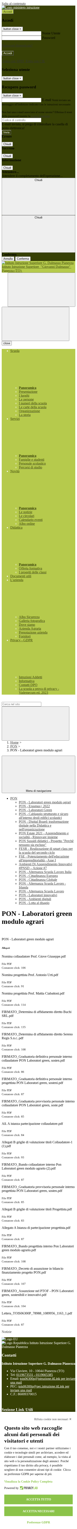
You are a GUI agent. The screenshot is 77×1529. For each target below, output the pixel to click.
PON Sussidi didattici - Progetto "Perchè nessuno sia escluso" (46, 843)
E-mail (46, 100)
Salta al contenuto (14, 3)
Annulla (8, 258)
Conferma (23, 258)
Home (14, 742)
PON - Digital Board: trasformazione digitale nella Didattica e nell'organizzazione (44, 825)
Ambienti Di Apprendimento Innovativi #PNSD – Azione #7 (45, 866)
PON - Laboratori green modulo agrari (45, 802)
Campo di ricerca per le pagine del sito (27, 700)
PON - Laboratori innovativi (38, 895)
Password (48, 38)
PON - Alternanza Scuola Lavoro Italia (45, 872)
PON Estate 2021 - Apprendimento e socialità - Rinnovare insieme (44, 835)
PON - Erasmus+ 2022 (34, 806)
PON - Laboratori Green (35, 810)
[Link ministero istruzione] (21, 7)
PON (13, 746)
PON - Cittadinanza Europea (38, 876)
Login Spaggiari (40, 116)
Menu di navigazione (38, 790)
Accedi (7, 11)
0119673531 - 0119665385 (34, 1375)
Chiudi (7, 144)
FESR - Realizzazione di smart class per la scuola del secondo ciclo (46, 850)
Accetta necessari (38, 1511)
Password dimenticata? (17, 45)
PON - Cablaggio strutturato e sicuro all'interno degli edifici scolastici (43, 816)
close (6, 343)
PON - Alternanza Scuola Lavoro (41, 891)
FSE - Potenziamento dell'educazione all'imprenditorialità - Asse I (44, 858)
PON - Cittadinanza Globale (38, 879)
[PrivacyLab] (28, 1488)
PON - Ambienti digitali (35, 899)
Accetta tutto (38, 1499)
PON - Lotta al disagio (34, 903)
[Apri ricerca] (41, 290)
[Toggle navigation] (35, 324)
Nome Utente (51, 33)
